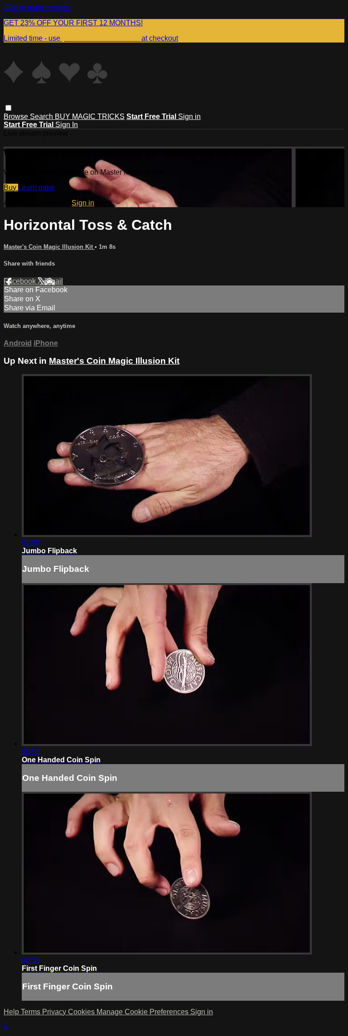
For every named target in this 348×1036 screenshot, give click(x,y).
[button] (8, 108)
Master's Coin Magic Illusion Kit (49, 246)
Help (12, 1012)
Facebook (21, 281)
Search (42, 116)
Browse (17, 116)
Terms (31, 1012)
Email (53, 281)
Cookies (82, 1012)
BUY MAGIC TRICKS (90, 116)
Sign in (189, 116)
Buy (11, 187)
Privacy (55, 1012)
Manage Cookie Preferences (143, 1012)
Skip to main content (36, 7)
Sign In (66, 124)
